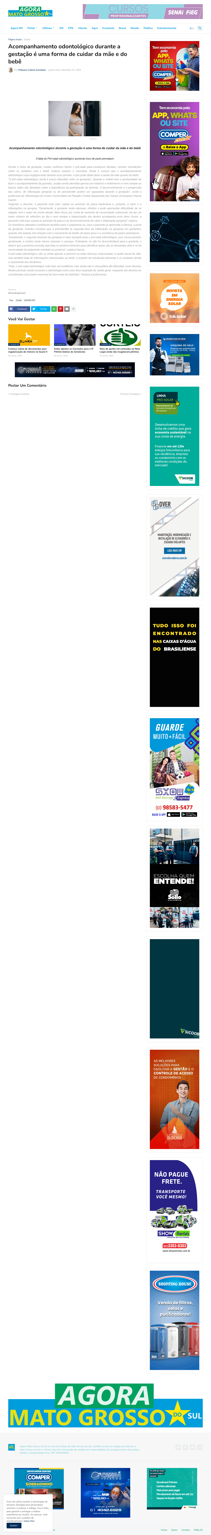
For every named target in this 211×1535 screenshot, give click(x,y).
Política (148, 28)
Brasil (122, 28)
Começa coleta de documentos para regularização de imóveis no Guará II (27, 350)
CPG (71, 28)
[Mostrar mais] (73, 309)
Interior (82, 28)
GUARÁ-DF (29, 300)
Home (164, 1530)
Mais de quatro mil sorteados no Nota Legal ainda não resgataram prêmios (120, 350)
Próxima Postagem (130, 394)
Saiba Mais (29, 1521)
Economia (108, 28)
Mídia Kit (198, 1530)
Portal (31, 28)
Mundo (135, 28)
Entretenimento (166, 28)
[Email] (67, 309)
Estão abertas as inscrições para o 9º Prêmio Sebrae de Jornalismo (73, 350)
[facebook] (178, 1447)
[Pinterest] (60, 309)
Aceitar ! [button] (14, 1525)
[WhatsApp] (54, 309)
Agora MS (17, 28)
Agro (95, 28)
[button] (192, 28)
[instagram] (200, 1447)
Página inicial (14, 39)
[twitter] (185, 1447)
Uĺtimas (47, 28)
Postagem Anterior (20, 394)
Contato (185, 1530)
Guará (27, 39)
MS (61, 28)
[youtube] (193, 1447)
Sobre (174, 1530)
